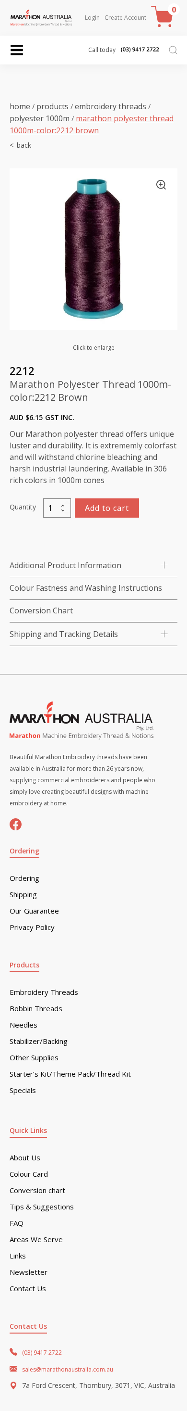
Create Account (125, 18)
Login (92, 18)
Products (52, 106)
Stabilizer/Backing (39, 1041)
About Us (25, 1157)
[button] (161, 184)
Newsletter (28, 1272)
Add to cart (107, 508)
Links (18, 1255)
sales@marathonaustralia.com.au (67, 1369)
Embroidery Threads (110, 106)
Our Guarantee (34, 910)
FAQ (16, 1223)
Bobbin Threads (36, 1008)
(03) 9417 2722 (42, 1352)
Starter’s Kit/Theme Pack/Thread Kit (70, 1074)
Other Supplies (34, 1057)
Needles (23, 1025)
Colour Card (29, 1174)
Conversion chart (37, 1190)
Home (20, 106)
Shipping (23, 894)
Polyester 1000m (40, 118)
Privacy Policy (32, 927)
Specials (23, 1090)
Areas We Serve (36, 1239)
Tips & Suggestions (42, 1206)
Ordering (24, 878)
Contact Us (28, 1288)
